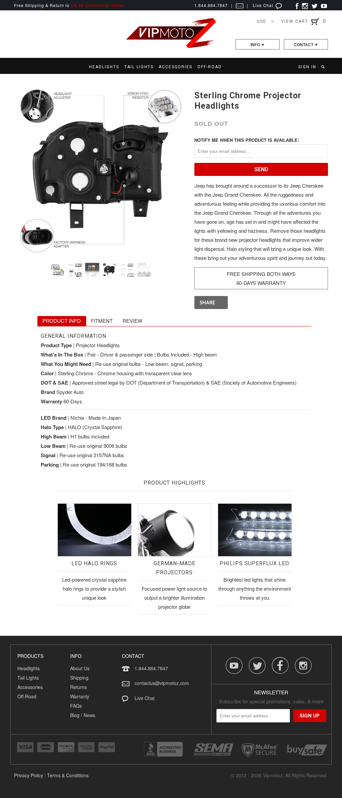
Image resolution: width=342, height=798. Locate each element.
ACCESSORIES (175, 67)
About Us (80, 668)
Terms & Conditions (68, 775)
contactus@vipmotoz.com (162, 683)
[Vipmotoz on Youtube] (324, 5)
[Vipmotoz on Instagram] (305, 5)
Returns (78, 687)
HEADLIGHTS (104, 67)
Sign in (307, 67)
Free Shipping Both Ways (261, 273)
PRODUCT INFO (61, 320)
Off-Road (26, 696)
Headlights (28, 668)
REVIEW (132, 320)
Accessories (30, 687)
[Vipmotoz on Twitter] (314, 5)
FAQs (76, 705)
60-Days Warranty (261, 282)
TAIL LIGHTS (139, 67)
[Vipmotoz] (171, 46)
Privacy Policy (28, 775)
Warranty (79, 696)
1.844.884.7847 (151, 668)
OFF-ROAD (209, 67)
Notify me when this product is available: (246, 140)
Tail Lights (28, 677)
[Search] (323, 67)
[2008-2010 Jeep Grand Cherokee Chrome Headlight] (101, 171)
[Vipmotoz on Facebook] (297, 5)
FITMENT (102, 320)
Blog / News (82, 715)
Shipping (79, 677)
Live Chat (264, 5)
